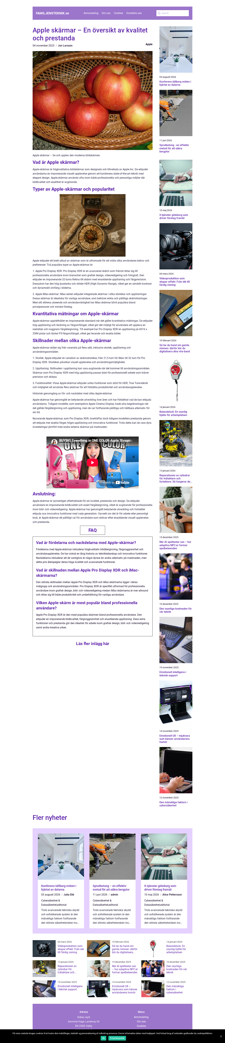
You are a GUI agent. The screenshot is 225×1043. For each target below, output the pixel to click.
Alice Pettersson (172, 894)
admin (114, 894)
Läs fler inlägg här (92, 643)
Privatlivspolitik (117, 1038)
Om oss (106, 13)
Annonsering (91, 13)
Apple (149, 44)
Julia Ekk (69, 894)
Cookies (118, 13)
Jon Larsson (65, 45)
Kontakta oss (134, 13)
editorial (62, 904)
